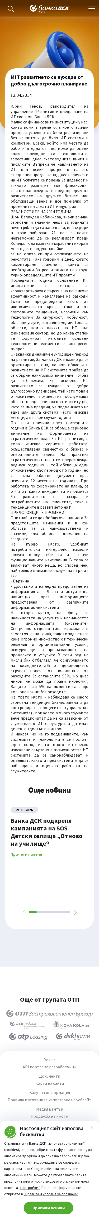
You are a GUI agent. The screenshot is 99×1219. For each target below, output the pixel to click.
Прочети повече (26, 854)
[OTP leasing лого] (28, 1036)
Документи (49, 1076)
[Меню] (91, 9)
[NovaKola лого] (71, 1025)
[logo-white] (49, 8)
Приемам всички (48, 1207)
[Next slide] (75, 912)
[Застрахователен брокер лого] (49, 1013)
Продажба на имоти (49, 1116)
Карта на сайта (49, 1083)
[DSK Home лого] (73, 1036)
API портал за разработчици (50, 1066)
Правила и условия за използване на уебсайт (49, 1099)
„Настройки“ (29, 1187)
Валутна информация (49, 1092)
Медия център (49, 1109)
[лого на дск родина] (27, 1025)
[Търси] (10, 8)
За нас (49, 1059)
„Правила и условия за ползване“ (51, 1194)
